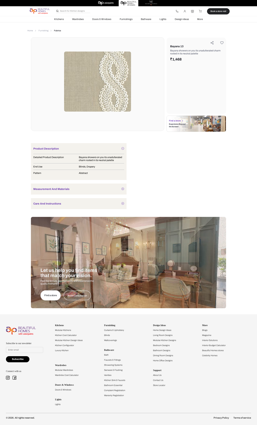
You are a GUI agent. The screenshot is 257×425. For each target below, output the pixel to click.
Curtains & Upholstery (114, 330)
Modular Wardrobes (64, 370)
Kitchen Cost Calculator (66, 335)
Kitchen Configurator (64, 345)
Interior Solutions (210, 340)
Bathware (146, 19)
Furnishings (126, 19)
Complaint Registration (114, 390)
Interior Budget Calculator (214, 345)
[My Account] (185, 11)
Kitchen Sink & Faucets (114, 380)
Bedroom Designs (161, 345)
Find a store (175, 121)
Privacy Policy (221, 418)
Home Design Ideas (162, 330)
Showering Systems (113, 365)
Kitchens (59, 19)
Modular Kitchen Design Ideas (69, 340)
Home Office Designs (163, 360)
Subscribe (17, 359)
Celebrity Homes (209, 355)
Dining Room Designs (163, 355)
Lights (163, 19)
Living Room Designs (163, 335)
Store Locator (159, 385)
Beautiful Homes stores (213, 350)
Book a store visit (218, 11)
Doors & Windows (101, 19)
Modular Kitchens (63, 330)
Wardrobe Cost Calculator (67, 375)
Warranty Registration (114, 395)
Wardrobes (78, 19)
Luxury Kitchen (62, 350)
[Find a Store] (192, 11)
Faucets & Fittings (112, 360)
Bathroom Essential (113, 385)
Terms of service (242, 418)
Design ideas (182, 19)
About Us (157, 375)
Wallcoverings (110, 340)
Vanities (107, 375)
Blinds (107, 335)
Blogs (204, 330)
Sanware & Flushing (113, 370)
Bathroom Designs (161, 350)
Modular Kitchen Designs (164, 340)
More (200, 19)
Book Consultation (77, 295)
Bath (106, 355)
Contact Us (158, 380)
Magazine (206, 335)
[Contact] (177, 11)
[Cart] (200, 11)
